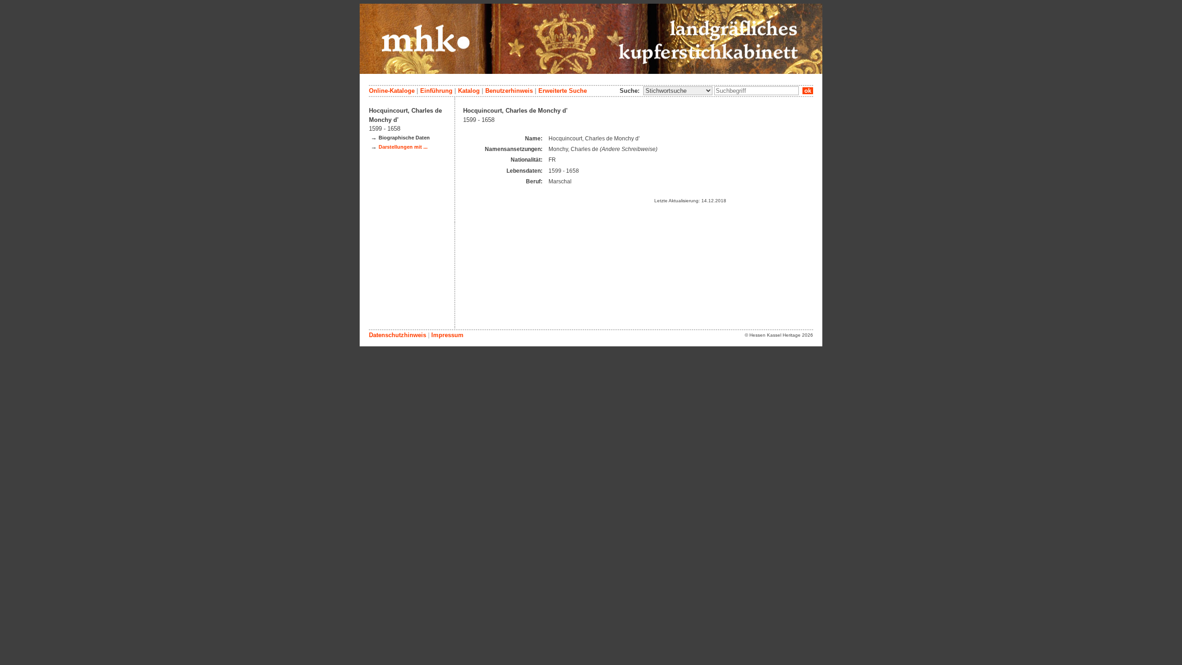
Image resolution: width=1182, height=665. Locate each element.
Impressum (447, 335)
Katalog (469, 90)
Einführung (436, 90)
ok (807, 90)
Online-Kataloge (392, 90)
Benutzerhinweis (509, 90)
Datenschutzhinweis (397, 335)
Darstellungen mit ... (403, 147)
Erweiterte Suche (562, 90)
